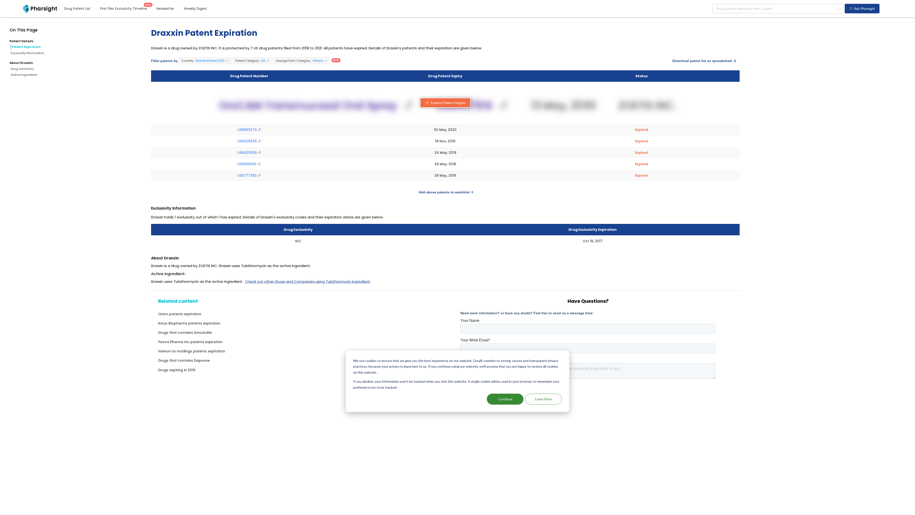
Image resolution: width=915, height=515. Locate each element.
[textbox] (778, 8)
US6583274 (247, 129)
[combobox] (778, 8)
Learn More (543, 399)
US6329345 (247, 141)
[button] (205, 60)
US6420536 (247, 152)
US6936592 (247, 164)
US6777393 (247, 175)
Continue (505, 399)
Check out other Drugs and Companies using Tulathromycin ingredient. (308, 281)
